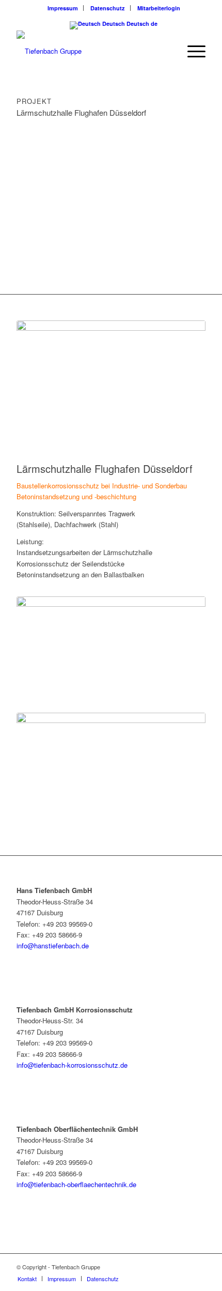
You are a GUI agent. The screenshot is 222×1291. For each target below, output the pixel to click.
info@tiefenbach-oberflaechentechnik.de (76, 1184)
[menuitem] (63, 8)
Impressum (62, 8)
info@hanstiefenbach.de (53, 945)
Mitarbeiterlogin (158, 8)
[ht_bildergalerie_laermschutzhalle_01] (111, 373)
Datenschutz (107, 8)
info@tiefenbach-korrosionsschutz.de (72, 1065)
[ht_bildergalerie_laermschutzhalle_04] (111, 766)
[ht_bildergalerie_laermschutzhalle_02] (111, 649)
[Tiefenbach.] (92, 51)
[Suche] (167, 51)
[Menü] (191, 51)
